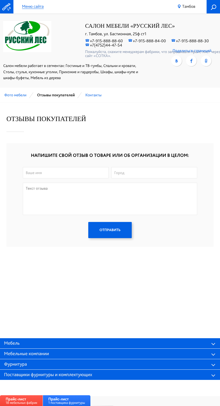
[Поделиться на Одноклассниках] (206, 60)
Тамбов (188, 6)
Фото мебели (15, 95)
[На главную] (6, 6)
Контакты (93, 95)
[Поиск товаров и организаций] (213, 6)
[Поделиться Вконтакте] (176, 60)
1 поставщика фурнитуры (66, 401)
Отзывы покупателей (56, 95)
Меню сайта (33, 6)
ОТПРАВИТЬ (110, 230)
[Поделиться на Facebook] (191, 60)
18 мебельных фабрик (21, 401)
